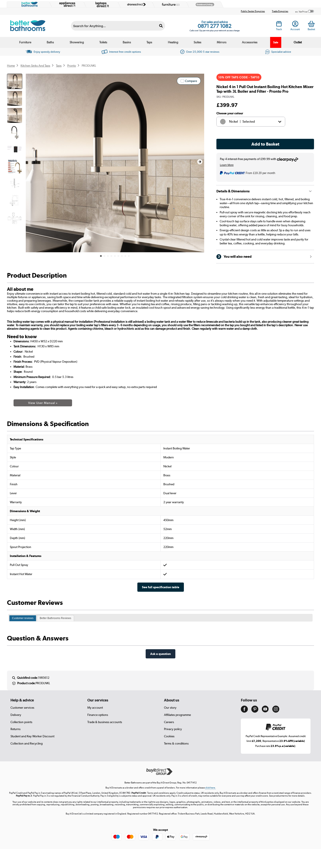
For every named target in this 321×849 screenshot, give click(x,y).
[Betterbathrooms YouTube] (265, 711)
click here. (210, 787)
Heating (173, 42)
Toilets (103, 42)
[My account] (295, 25)
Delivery (15, 715)
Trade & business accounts (104, 722)
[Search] (161, 26)
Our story (170, 707)
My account (95, 707)
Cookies (169, 736)
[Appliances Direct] (67, 4)
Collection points (21, 722)
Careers (169, 722)
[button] (199, 161)
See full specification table (160, 587)
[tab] (22, 618)
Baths (50, 42)
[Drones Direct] (135, 4)
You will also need (235, 256)
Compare (191, 81)
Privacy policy (173, 729)
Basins (127, 42)
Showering (77, 42)
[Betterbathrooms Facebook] (244, 711)
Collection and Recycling (26, 743)
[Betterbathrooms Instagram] (275, 711)
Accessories (249, 42)
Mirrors (221, 42)
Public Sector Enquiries (253, 11)
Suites (197, 42)
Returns (15, 729)
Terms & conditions (176, 743)
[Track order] (279, 25)
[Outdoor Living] (204, 4)
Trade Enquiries (280, 11)
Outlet (298, 42)
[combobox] (118, 26)
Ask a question (160, 654)
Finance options (97, 715)
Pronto (71, 65)
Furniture (25, 42)
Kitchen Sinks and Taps (35, 65)
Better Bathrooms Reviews (55, 618)
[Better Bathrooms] (29, 4)
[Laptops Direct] (101, 4)
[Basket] (311, 24)
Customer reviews (22, 618)
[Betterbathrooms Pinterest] (254, 711)
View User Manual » (43, 403)
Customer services (22, 707)
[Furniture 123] (170, 4)
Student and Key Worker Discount (32, 736)
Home (11, 65)
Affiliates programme (177, 715)
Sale (275, 42)
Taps (149, 42)
